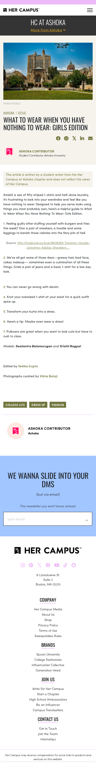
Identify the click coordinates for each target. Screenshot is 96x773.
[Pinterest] (66, 138)
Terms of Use (48, 630)
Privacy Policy (48, 625)
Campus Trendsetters (48, 710)
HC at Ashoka (48, 22)
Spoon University (48, 654)
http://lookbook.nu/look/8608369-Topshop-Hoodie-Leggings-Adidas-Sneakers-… (53, 245)
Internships (48, 739)
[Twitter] (74, 138)
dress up (38, 405)
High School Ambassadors (48, 699)
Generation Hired (48, 670)
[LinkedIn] (82, 138)
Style (22, 112)
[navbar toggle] (90, 10)
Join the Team (48, 733)
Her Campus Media (48, 609)
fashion (58, 405)
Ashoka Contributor (36, 151)
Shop (48, 619)
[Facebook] (58, 138)
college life (15, 405)
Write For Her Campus (48, 688)
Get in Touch (48, 728)
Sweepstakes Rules (48, 635)
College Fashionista (48, 659)
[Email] (90, 138)
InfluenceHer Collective (48, 665)
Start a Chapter (48, 694)
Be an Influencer (48, 704)
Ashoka (8, 112)
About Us (48, 614)
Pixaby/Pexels (12, 103)
